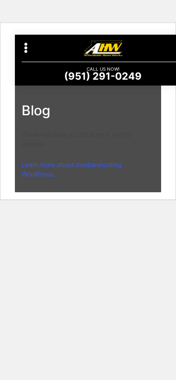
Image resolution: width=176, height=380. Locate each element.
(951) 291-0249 (103, 76)
